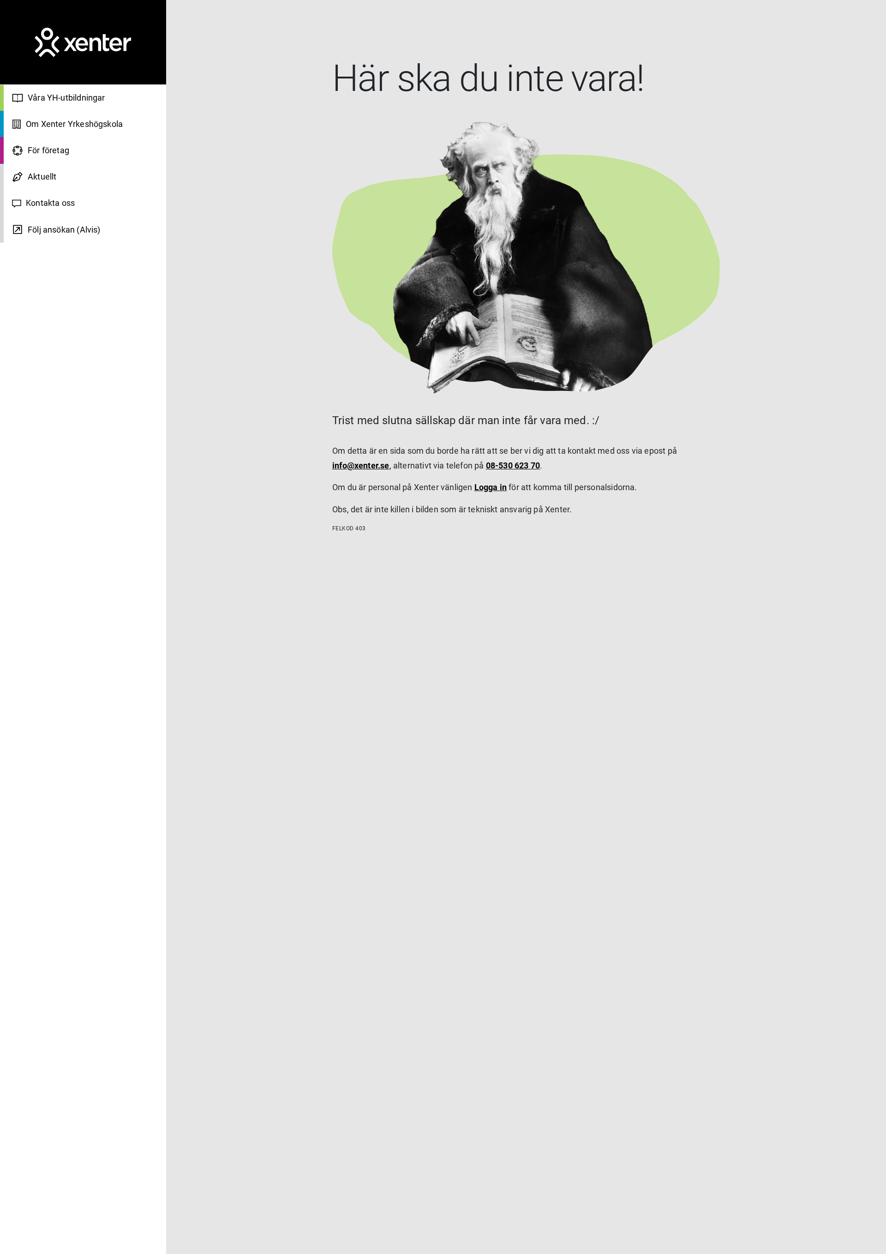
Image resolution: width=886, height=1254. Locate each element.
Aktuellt (42, 177)
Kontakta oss (50, 203)
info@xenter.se (360, 465)
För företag (48, 151)
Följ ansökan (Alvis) (64, 229)
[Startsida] (83, 42)
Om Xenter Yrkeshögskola (74, 124)
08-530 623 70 (513, 465)
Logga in (490, 487)
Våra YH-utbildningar (66, 97)
